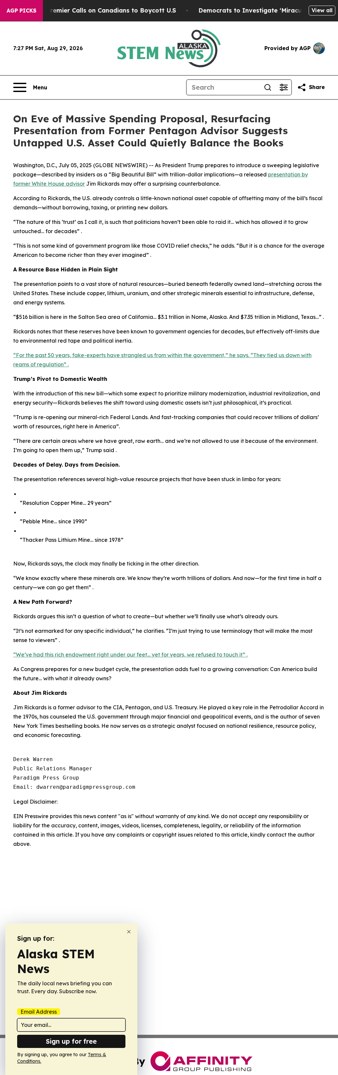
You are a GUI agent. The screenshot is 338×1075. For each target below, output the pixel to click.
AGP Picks (21, 10)
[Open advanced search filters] (283, 87)
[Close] (129, 932)
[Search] (268, 87)
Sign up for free (71, 1041)
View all (322, 10)
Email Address (38, 1011)
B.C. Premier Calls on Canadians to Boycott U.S (104, 10)
